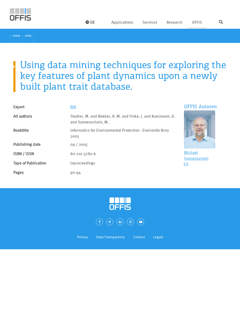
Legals (158, 237)
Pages (18, 172)
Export (18, 106)
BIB (73, 106)
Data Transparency (110, 237)
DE (92, 22)
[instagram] (130, 221)
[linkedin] (120, 221)
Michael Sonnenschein (196, 155)
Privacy (82, 237)
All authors (22, 116)
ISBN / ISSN (23, 153)
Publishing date (27, 144)
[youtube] (140, 221)
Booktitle (21, 130)
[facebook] (99, 221)
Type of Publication (29, 163)
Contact (139, 237)
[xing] (109, 221)
